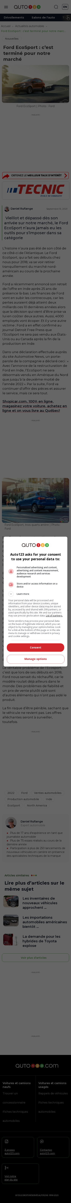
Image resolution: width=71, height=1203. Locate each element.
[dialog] (36, 602)
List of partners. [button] (54, 615)
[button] (35, 594)
